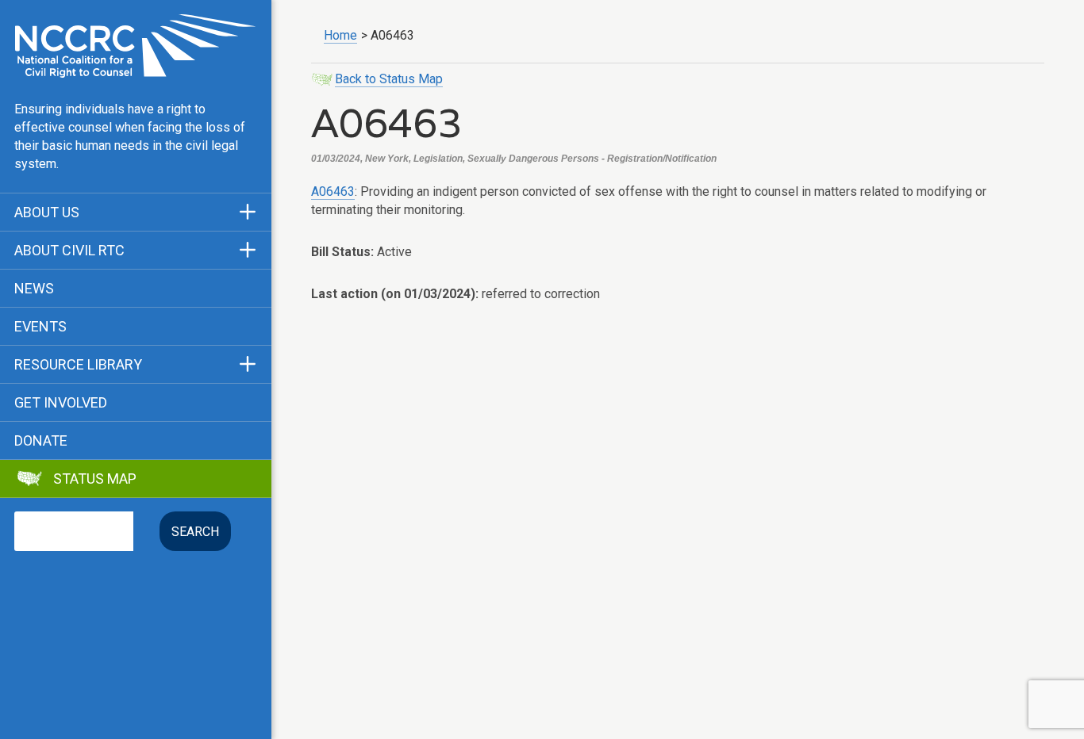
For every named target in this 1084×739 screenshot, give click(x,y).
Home (340, 35)
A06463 (333, 191)
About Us (46, 212)
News (34, 289)
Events (40, 327)
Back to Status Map (389, 78)
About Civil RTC (69, 250)
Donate (40, 441)
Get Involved (60, 403)
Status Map (94, 479)
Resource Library (78, 365)
